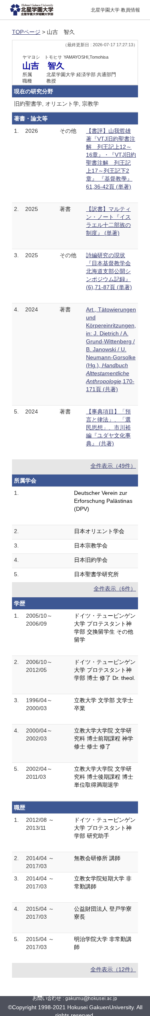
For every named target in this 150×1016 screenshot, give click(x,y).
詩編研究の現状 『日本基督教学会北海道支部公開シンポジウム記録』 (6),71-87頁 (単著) (109, 271)
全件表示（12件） (113, 969)
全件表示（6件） (115, 588)
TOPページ (26, 32)
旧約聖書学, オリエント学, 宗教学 (56, 103)
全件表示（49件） (113, 466)
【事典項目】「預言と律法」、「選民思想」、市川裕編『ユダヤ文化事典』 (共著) (108, 427)
